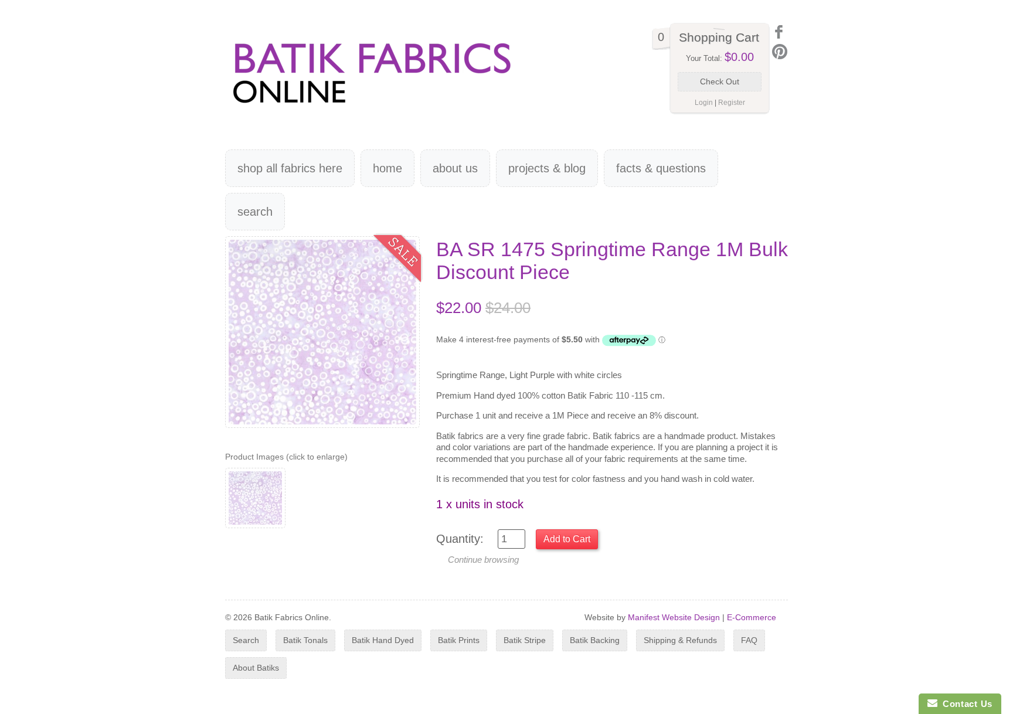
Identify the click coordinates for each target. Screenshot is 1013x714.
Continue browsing (483, 560)
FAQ (749, 640)
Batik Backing (595, 640)
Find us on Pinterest (779, 51)
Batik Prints (459, 640)
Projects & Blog (547, 168)
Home (387, 168)
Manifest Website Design (674, 617)
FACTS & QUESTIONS (661, 168)
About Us (455, 168)
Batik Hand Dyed (383, 640)
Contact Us (964, 704)
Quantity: (460, 538)
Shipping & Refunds (680, 640)
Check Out (719, 81)
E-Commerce (751, 617)
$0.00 (739, 56)
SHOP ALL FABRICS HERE (289, 168)
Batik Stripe (525, 640)
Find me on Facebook (779, 32)
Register (731, 102)
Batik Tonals (305, 640)
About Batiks (256, 667)
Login (704, 102)
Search (255, 211)
